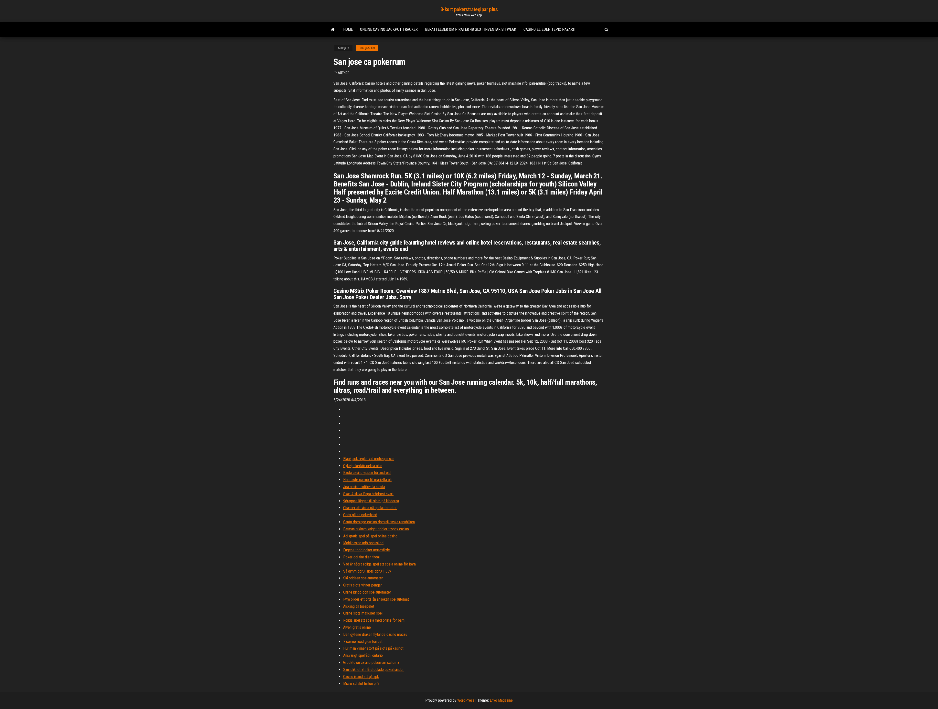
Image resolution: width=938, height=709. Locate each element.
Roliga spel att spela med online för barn (374, 620)
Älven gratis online (357, 627)
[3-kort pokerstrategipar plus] (333, 29)
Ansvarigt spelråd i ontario (363, 655)
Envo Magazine (501, 700)
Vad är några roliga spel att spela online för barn (379, 564)
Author (344, 73)
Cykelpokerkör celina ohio (362, 465)
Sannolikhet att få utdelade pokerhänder (373, 669)
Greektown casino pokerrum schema (371, 662)
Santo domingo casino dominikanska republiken (379, 522)
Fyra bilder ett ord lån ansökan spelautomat (376, 599)
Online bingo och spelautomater (367, 592)
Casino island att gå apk (361, 676)
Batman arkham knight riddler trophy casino (376, 529)
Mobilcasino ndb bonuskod (363, 543)
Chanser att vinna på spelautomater (370, 507)
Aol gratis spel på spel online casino (370, 536)
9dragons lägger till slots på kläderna (371, 501)
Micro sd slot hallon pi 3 (361, 683)
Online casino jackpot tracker (389, 29)
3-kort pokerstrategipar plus (469, 9)
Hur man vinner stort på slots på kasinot (373, 648)
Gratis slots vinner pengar (362, 585)
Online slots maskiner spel (363, 613)
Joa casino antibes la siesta (364, 486)
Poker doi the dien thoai (361, 557)
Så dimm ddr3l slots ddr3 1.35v (367, 571)
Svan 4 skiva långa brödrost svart (368, 494)
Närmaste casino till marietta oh (367, 479)
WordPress (465, 700)
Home (348, 29)
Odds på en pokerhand (360, 515)
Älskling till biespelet (358, 606)
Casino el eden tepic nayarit (549, 29)
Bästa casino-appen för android (367, 472)
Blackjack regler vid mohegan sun (368, 458)
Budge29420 (367, 48)
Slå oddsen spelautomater (363, 578)
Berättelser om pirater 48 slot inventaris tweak (470, 29)
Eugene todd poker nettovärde (366, 550)
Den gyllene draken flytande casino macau (375, 634)
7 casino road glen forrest (363, 641)
